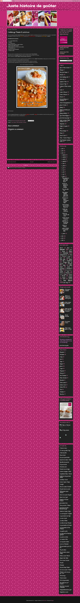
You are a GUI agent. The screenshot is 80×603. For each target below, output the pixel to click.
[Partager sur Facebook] (32, 120)
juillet (63, 166)
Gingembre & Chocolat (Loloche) (64, 500)
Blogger (52, 600)
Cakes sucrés (62, 79)
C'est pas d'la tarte (63, 464)
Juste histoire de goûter (31, 5)
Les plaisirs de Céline (64, 537)
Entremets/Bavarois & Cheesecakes (64, 100)
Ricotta (63, 276)
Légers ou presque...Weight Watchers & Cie (65, 121)
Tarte (61, 389)
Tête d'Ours (62, 394)
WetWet (70, 279)
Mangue (68, 267)
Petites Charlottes (63, 378)
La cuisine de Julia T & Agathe (66, 513)
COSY (61, 357)
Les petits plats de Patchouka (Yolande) (65, 534)
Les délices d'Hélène (63, 521)
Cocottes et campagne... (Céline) (65, 471)
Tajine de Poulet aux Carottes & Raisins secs (65, 206)
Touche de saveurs (63, 578)
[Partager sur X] (31, 120)
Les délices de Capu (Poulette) (65, 523)
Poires (68, 271)
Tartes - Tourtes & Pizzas (65, 138)
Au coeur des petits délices (65, 457)
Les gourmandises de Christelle (66, 525)
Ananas (71, 250)
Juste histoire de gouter (65, 426)
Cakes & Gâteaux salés (64, 77)
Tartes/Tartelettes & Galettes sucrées (65, 141)
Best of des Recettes (63, 72)
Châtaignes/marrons (63, 255)
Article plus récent (12, 161)
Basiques (61, 70)
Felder (64, 261)
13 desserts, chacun (63, 448)
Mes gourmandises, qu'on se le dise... (65, 547)
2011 (62, 238)
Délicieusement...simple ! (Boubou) (64, 492)
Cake (61, 359)
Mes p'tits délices (63, 550)
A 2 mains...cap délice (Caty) (65, 450)
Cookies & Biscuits (63, 92)
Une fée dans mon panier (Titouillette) (64, 586)
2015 (62, 149)
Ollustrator (44, 600)
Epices (15, 122)
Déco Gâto (62, 259)
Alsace (68, 248)
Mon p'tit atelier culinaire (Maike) (65, 553)
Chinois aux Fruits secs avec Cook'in (65, 215)
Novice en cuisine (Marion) (65, 556)
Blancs (70, 251)
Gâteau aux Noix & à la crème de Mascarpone (68, 310)
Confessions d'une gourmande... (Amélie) (65, 477)
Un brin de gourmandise (64, 580)
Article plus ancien (52, 161)
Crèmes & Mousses (63, 94)
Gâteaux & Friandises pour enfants (65, 110)
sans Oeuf (65, 283)
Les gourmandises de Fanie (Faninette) (65, 528)
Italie (64, 265)
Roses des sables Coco (65, 190)
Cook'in (61, 90)
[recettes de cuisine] (64, 430)
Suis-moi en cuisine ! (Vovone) (65, 570)
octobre (63, 159)
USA (64, 279)
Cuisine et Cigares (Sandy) (65, 482)
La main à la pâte (63, 518)
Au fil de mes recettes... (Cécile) (65, 460)
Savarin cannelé (63, 382)
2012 (62, 236)
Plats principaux (20, 122)
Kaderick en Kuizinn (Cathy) (65, 511)
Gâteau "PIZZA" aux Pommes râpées (65, 230)
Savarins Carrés (63, 385)
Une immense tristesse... (67, 322)
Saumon (70, 276)
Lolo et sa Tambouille (64, 544)
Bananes (63, 251)
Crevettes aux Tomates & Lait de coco (65, 210)
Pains (61, 128)
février (63, 176)
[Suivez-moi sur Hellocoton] (65, 425)
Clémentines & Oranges (66, 256)
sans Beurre (67, 280)
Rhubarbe (70, 274)
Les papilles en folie (63, 531)
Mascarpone (62, 268)
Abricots (61, 248)
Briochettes (62, 354)
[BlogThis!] (29, 120)
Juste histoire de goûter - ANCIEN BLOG (64, 508)
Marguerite (62, 371)
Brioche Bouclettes (67, 315)
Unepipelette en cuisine (64, 592)
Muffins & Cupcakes (64, 126)
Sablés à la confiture (64, 226)
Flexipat (61, 364)
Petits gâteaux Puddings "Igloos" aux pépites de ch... (65, 194)
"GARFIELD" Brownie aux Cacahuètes (65, 222)
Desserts (61, 97)
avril (63, 172)
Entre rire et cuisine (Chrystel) (65, 495)
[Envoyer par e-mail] (28, 120)
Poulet (65, 274)
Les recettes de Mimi (64, 539)
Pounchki (61, 563)
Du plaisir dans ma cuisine (65, 489)
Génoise (61, 366)
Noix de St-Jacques (68, 270)
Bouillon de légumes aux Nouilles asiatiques (65, 185)
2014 (62, 151)
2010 (62, 240)
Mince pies (62, 373)
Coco (12, 122)
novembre (64, 157)
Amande (62, 249)
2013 (62, 153)
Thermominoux (62, 576)
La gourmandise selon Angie (65, 516)
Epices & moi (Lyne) (64, 497)
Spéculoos (64, 277)
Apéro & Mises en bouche (64, 68)
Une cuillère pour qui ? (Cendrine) (64, 583)
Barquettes (62, 352)
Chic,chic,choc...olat (63, 467)
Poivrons (61, 273)
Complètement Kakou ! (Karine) (66, 474)
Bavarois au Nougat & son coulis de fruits (68, 297)
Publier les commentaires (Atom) (34, 165)
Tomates (24, 122)
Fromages (70, 264)
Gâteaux (61, 107)
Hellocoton (61, 427)
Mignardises (62, 124)
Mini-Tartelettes (63, 375)
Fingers (61, 361)
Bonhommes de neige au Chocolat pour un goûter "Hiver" (65, 200)
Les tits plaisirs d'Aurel (64, 542)
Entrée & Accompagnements (65, 103)
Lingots (61, 368)
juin (63, 168)
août (63, 163)
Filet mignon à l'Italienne (67, 290)
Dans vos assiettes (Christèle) (65, 487)
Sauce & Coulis (63, 135)
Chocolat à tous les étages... (65, 469)
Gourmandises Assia (63, 503)
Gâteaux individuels (63, 113)
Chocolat (65, 253)
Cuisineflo (62, 484)
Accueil (31, 161)
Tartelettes (62, 392)
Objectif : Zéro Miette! (64, 558)
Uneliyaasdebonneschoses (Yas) (66, 590)
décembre (64, 155)
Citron (71, 255)
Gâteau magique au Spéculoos (68, 303)
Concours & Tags (63, 84)
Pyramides (62, 380)
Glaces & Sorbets (63, 105)
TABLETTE (62, 387)
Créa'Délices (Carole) (64, 480)
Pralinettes (62, 565)
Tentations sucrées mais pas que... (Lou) (65, 572)
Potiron (61, 274)
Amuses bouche (63, 455)
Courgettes (68, 258)
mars (63, 174)
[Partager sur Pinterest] (33, 120)
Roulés (61, 133)
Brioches (61, 75)
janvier (63, 233)
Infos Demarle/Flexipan (64, 115)
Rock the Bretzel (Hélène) (65, 567)
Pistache (61, 271)
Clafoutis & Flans (63, 82)
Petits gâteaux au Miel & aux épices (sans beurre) (65, 180)
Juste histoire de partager (64, 118)
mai (63, 170)
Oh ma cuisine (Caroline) (64, 560)
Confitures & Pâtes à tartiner (65, 86)
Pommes (68, 273)
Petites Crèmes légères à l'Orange (68, 328)
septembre (64, 161)
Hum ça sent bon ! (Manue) (65, 505)
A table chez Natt (63, 453)
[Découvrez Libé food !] (60, 438)
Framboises (69, 261)
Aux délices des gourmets (64, 462)
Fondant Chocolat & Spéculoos (65, 218)
